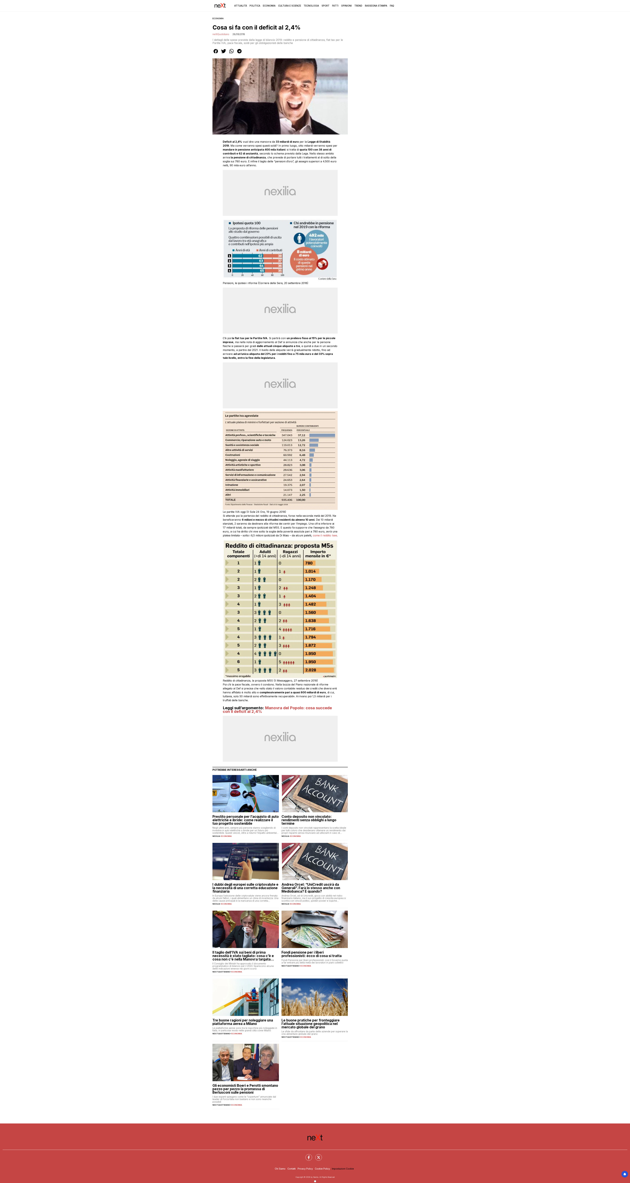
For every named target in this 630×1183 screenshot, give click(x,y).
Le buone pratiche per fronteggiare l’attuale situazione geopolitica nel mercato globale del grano (311, 1024)
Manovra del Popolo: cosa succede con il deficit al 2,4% (277, 709)
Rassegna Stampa (376, 5)
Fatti (335, 5)
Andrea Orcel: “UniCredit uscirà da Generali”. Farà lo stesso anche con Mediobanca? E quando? (311, 888)
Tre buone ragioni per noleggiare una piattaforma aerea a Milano (242, 1022)
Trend (358, 5)
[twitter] (223, 53)
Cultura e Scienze (289, 5)
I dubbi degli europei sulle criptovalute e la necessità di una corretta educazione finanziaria (245, 888)
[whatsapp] (231, 53)
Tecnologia (311, 5)
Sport (325, 5)
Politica (255, 5)
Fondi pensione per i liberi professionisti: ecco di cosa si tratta (312, 954)
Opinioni (346, 5)
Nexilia (216, 836)
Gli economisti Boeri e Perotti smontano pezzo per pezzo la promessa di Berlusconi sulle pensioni (245, 1089)
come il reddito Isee (325, 535)
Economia (269, 5)
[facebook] (215, 53)
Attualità (240, 5)
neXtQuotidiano (220, 34)
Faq (392, 5)
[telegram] (239, 53)
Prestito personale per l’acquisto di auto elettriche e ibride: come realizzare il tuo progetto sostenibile (245, 820)
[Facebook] (306, 1155)
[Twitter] (316, 1155)
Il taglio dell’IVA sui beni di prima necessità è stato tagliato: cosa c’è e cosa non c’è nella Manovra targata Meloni (243, 956)
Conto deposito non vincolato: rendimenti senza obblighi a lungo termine (309, 820)
